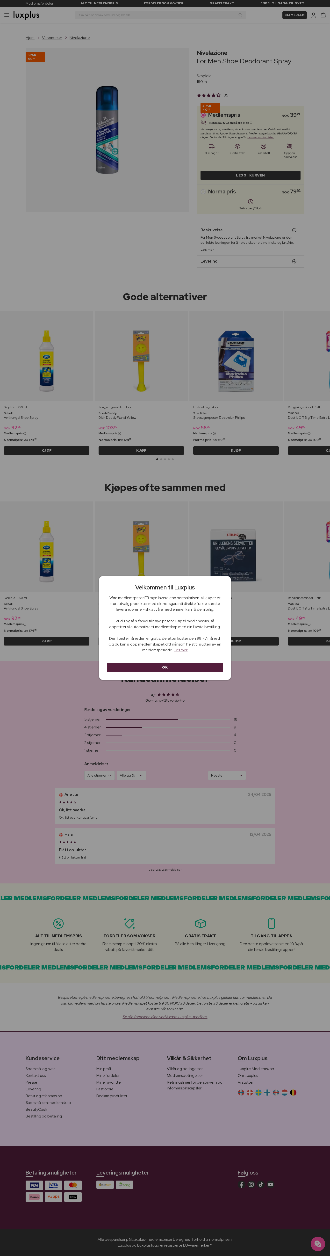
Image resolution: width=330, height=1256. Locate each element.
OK (165, 667)
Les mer (180, 650)
